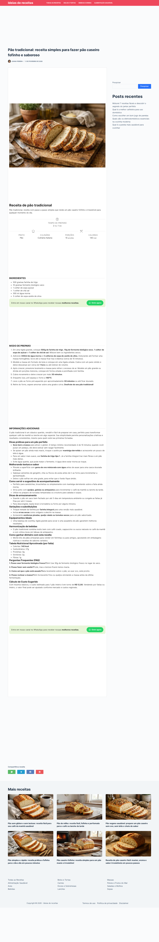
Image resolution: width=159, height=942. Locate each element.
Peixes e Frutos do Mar (117, 883)
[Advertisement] (79, 23)
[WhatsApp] (11, 772)
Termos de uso (88, 903)
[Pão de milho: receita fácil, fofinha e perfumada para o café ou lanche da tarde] (79, 807)
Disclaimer (123, 903)
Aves (10, 886)
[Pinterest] (39, 772)
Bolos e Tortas (70, 3)
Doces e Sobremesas (67, 886)
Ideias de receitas (20, 3)
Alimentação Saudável (103, 3)
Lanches (61, 889)
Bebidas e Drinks (85, 3)
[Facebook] (30, 772)
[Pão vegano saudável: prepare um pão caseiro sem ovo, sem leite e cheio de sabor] (128, 807)
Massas (110, 880)
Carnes (61, 883)
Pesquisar (116, 82)
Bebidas (11, 889)
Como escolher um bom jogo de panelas (130, 115)
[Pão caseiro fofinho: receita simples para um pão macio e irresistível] (79, 843)
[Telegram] (21, 772)
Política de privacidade (107, 903)
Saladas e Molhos (115, 886)
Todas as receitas (53, 3)
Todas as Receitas (16, 880)
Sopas (110, 889)
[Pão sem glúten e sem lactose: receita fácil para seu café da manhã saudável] (30, 807)
